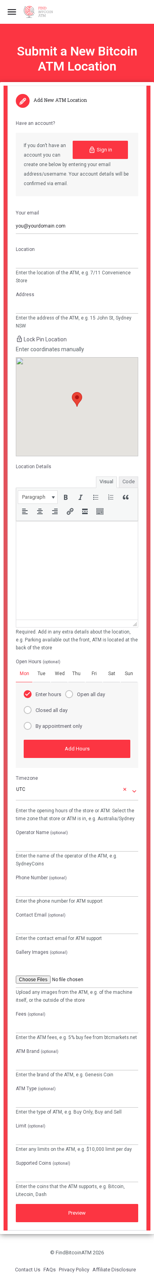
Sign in (104, 150)
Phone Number (41, 877)
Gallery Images (42, 952)
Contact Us (27, 1270)
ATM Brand (37, 1051)
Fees (30, 1014)
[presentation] (37, 497)
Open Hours (38, 661)
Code (128, 481)
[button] (38, 497)
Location (25, 249)
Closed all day (52, 710)
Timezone (27, 778)
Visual (106, 481)
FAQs (49, 1270)
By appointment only (59, 726)
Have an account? (35, 123)
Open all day (91, 694)
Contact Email (41, 915)
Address (25, 294)
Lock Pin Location (45, 339)
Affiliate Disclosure (114, 1270)
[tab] (24, 673)
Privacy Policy (74, 1270)
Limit (30, 1126)
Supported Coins (43, 1163)
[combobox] (77, 791)
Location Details (33, 466)
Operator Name (42, 832)
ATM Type (36, 1088)
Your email (27, 213)
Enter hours (48, 694)
